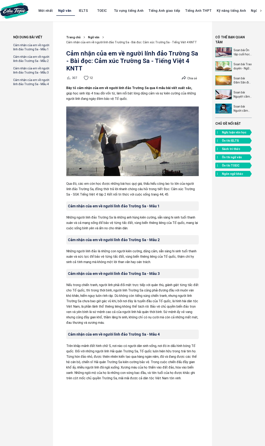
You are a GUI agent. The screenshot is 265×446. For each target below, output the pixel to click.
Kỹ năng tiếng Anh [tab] (231, 11)
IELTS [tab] (83, 11)
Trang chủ (73, 37)
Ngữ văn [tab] (64, 11)
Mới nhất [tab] (46, 11)
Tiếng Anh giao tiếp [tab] (164, 11)
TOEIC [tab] (102, 11)
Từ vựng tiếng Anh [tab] (129, 11)
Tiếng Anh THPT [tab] (198, 11)
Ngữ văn (93, 37)
